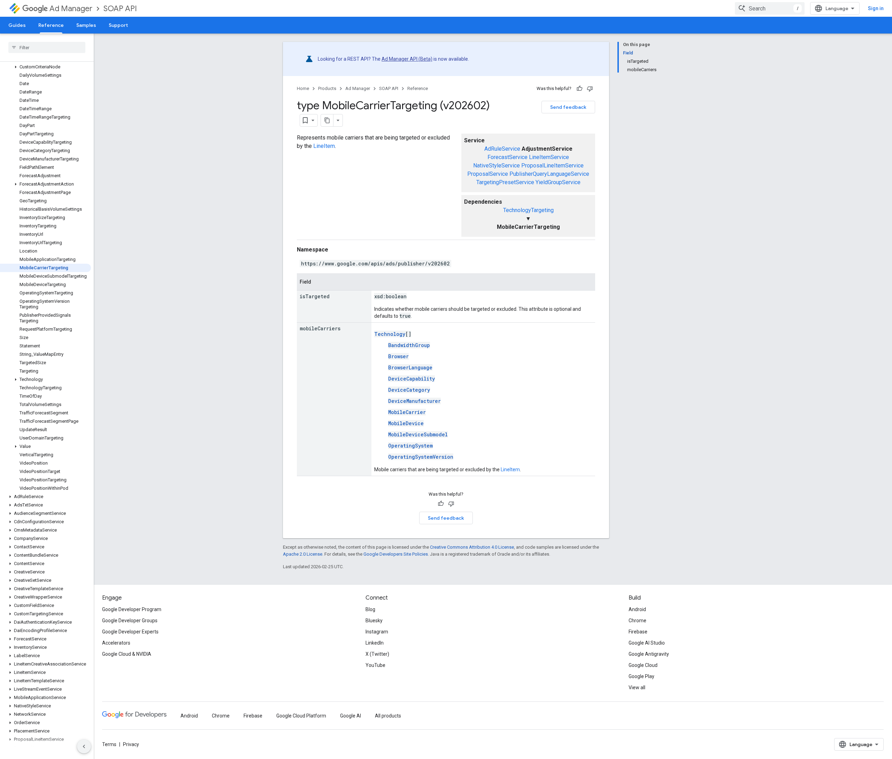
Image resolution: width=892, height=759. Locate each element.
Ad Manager (70, 8)
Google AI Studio (647, 643)
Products (327, 88)
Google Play (641, 676)
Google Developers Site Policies (395, 554)
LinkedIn (375, 643)
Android (637, 609)
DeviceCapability (411, 378)
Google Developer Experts (130, 631)
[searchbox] (46, 47)
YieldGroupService (558, 182)
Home (303, 88)
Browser (398, 356)
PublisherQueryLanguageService (549, 174)
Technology (389, 334)
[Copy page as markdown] (327, 120)
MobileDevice (406, 423)
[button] (45, 67)
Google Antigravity (649, 654)
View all (637, 687)
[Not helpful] (590, 88)
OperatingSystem (410, 445)
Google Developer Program (131, 609)
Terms (109, 744)
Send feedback (568, 107)
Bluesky (374, 620)
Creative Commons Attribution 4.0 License (472, 547)
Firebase (638, 631)
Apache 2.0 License (302, 554)
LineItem (324, 146)
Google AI (350, 716)
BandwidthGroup (409, 345)
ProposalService (487, 174)
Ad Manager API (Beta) (407, 59)
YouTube (375, 665)
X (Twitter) (377, 654)
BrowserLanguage (410, 367)
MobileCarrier (407, 412)
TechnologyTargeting (528, 210)
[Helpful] (579, 88)
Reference (51, 25)
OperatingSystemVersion (420, 456)
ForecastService (507, 157)
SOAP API (120, 8)
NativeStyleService (496, 165)
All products (388, 716)
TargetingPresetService (505, 182)
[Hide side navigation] (84, 746)
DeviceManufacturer (414, 401)
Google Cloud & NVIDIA (126, 654)
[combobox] (770, 8)
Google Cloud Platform (301, 716)
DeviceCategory (409, 389)
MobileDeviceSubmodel (418, 434)
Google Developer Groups (129, 620)
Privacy (131, 744)
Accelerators (116, 643)
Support (118, 25)
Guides (17, 25)
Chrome (637, 620)
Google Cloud (643, 665)
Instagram (377, 631)
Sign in (876, 8)
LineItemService (549, 157)
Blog (370, 609)
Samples (86, 25)
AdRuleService (502, 148)
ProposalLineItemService (552, 165)
